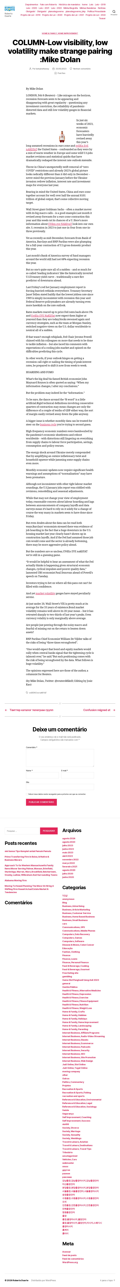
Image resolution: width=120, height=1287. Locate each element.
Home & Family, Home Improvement (60, 33)
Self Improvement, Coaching (76, 1117)
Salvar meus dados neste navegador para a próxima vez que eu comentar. (57, 794)
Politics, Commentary (73, 1082)
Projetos (66, 1085)
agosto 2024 (68, 838)
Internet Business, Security (76, 1050)
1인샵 (65, 895)
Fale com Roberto (48, 4)
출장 (64, 1216)
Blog (64, 902)
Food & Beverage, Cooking (75, 966)
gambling (67, 976)
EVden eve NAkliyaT (60, 224)
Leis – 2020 (31, 8)
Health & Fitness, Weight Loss (77, 1008)
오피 (64, 1201)
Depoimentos (31, 4)
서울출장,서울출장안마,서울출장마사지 (80, 1191)
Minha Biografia (71, 8)
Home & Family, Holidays (74, 1018)
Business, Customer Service (76, 913)
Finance (66, 955)
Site (27, 782)
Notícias (102, 8)
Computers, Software (73, 941)
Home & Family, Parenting (75, 1029)
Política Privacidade (96, 11)
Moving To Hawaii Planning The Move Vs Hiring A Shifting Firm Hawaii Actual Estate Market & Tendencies (29, 889)
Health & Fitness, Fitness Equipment (80, 1001)
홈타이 (65, 1233)
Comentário (31, 747)
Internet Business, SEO (73, 1054)
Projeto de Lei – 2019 (30, 15)
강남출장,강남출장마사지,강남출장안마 (80, 1180)
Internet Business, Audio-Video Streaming (83, 1036)
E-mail (64, 771)
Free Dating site (70, 973)
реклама (67, 1177)
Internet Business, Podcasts (76, 1047)
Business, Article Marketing (76, 909)
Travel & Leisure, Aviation (75, 1142)
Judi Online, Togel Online (74, 1068)
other (65, 1075)
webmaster (68, 1163)
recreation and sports (73, 1096)
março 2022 (68, 863)
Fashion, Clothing (71, 952)
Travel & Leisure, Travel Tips (76, 1149)
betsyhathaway (42, 69)
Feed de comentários (73, 1259)
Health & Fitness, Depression (76, 994)
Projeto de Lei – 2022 (96, 15)
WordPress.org (70, 1262)
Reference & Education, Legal (77, 1103)
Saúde (65, 1110)
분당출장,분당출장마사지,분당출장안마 (80, 1187)
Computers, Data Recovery (76, 934)
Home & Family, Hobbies (74, 1015)
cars (64, 923)
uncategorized (69, 1156)
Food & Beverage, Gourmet (76, 969)
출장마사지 (67, 1226)
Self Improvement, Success (76, 1121)
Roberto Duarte (20, 1280)
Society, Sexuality (71, 1135)
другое (66, 1170)
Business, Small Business (75, 920)
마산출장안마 (68, 1184)
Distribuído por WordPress (43, 1280)
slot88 (65, 1124)
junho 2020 (68, 877)
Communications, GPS (73, 927)
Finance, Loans (69, 959)
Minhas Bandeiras (88, 8)
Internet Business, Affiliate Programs (80, 1033)
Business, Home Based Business (78, 916)
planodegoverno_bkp (76, 11)
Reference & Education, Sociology (79, 1106)
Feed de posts (69, 1255)
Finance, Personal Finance (75, 962)
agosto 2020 (68, 870)
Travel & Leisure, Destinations (77, 1145)
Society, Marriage (71, 1131)
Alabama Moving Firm (16, 880)
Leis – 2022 (56, 8)
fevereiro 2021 (69, 866)
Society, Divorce (70, 1128)
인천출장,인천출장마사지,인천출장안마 (80, 1205)
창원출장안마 (68, 1212)
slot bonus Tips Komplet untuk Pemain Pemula (28, 851)
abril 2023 (67, 856)
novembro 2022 (70, 859)
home (84, 4)
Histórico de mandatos (69, 4)
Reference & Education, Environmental (81, 1099)
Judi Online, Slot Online (74, 1064)
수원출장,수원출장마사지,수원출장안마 (80, 1198)
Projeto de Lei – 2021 (74, 15)
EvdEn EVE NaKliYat (43, 315)
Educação (67, 948)
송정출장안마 (68, 1194)
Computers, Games (72, 938)
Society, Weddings (71, 1138)
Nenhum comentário (82, 69)
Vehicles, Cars (69, 1159)
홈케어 (65, 1230)
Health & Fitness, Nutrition (75, 1004)
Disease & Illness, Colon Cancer (78, 945)
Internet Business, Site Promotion (79, 1057)
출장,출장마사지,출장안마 (74, 1219)
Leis (91, 4)
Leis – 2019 (100, 4)
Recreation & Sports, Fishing (76, 1092)
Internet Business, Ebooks (75, 1040)
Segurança (68, 1113)
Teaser (102, 18)
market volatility (45, 593)
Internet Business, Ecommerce (77, 1043)
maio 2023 (67, 852)
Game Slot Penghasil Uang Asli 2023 (80, 980)
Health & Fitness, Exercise (75, 997)
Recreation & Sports (72, 1089)
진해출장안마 (68, 1208)
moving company (71, 1071)
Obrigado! (30, 11)
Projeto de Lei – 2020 (52, 15)
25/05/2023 (61, 69)
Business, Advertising (73, 906)
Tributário (67, 1152)
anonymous (68, 899)
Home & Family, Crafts (73, 1011)
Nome (29, 771)
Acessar (66, 1252)
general (66, 983)
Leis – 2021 (44, 8)
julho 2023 (67, 845)
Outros (65, 1078)
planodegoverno (56, 11)
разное (66, 1173)
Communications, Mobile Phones (78, 931)
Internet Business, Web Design (77, 1061)
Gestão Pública (69, 987)
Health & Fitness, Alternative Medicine (81, 990)
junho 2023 (68, 849)
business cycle (48, 424)
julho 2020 (67, 873)
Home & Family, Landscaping (76, 1026)
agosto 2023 (68, 842)
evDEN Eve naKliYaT (38, 693)
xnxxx (65, 1166)
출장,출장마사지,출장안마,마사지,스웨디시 (82, 1223)
